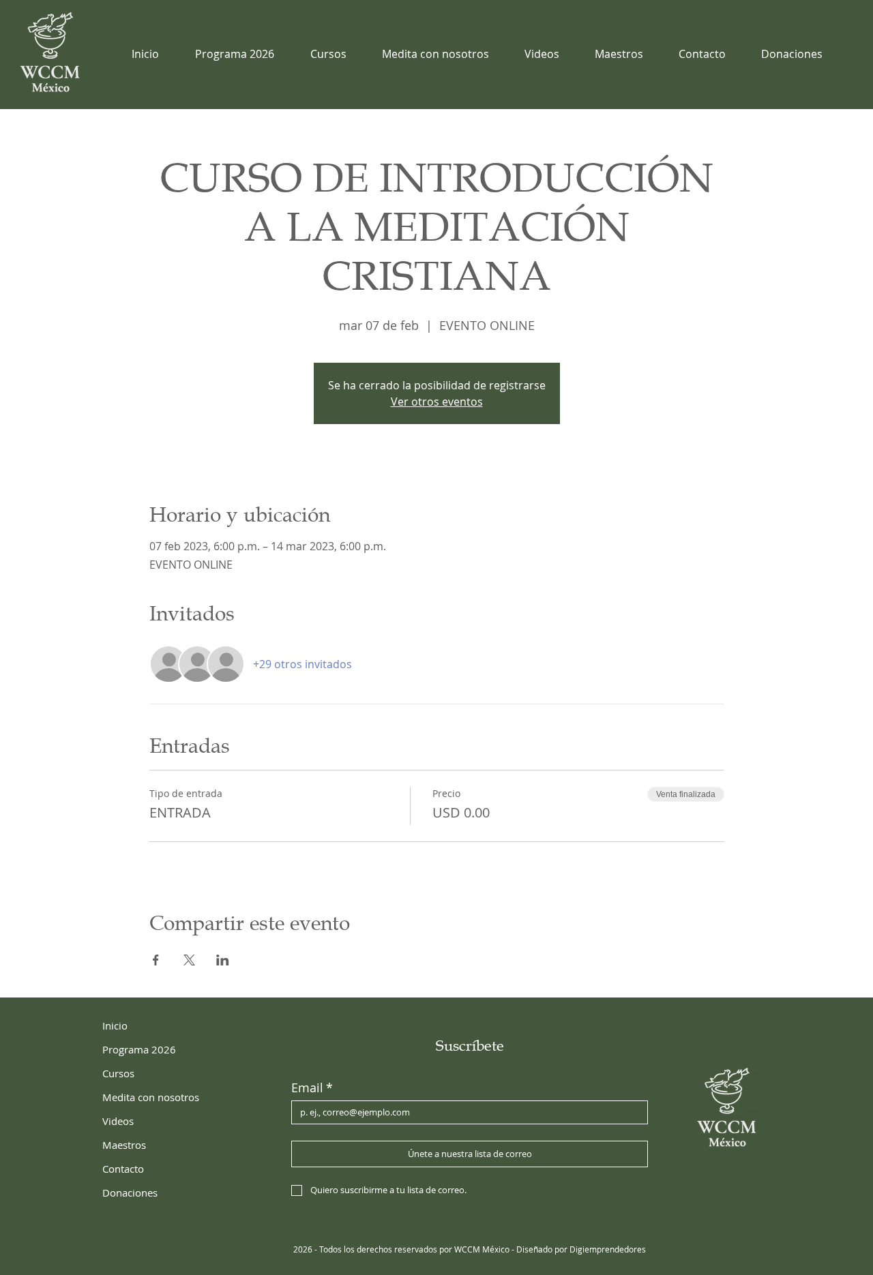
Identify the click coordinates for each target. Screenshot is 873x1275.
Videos (118, 1121)
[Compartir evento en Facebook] (155, 960)
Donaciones (130, 1192)
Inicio (115, 1025)
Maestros (124, 1145)
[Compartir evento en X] (189, 960)
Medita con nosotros (150, 1097)
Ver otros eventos (437, 401)
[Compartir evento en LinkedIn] (222, 960)
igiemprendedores (611, 1249)
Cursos (118, 1073)
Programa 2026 (139, 1049)
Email (312, 1087)
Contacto (123, 1168)
